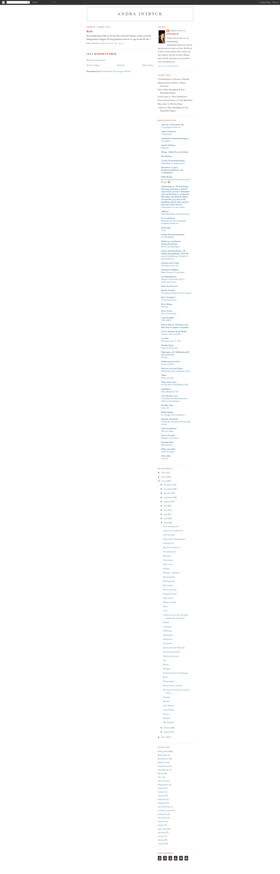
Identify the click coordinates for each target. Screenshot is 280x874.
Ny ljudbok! (166, 141)
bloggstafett (163, 784)
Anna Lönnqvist (168, 131)
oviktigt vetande (165, 810)
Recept (161, 773)
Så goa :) (167, 713)
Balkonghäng (169, 581)
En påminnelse (169, 551)
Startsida (120, 65)
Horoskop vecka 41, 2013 (171, 340)
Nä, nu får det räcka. (169, 313)
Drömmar (167, 555)
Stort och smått (168, 435)
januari (167, 731)
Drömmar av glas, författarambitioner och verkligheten (172, 170)
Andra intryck (140, 13)
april (166, 518)
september (168, 497)
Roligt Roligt (167, 412)
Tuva (160, 777)
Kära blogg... (167, 303)
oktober (167, 493)
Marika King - (167, 345)
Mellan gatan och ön (170, 361)
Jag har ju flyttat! (167, 364)
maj (166, 514)
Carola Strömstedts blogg (173, 160)
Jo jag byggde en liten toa (171, 127)
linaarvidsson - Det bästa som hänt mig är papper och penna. (175, 326)
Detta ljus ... (165, 306)
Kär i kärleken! (168, 297)
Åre (164, 660)
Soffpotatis (168, 639)
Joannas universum (170, 262)
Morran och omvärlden (172, 368)
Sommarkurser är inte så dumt (173, 207)
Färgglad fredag (170, 593)
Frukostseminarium (171, 651)
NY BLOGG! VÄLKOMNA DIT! (175, 384)
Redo (165, 677)
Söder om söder (168, 448)
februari (167, 727)
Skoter (166, 664)
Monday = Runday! (171, 572)
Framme (166, 718)
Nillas (164, 375)
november (168, 488)
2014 (163, 472)
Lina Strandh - (168, 317)
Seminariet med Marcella (174, 647)
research (161, 821)
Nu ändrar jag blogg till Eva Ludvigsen (176, 292)
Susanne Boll (167, 442)
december (168, 484)
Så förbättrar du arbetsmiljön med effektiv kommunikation (174, 399)
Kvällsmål (167, 643)
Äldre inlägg (147, 65)
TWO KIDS (166, 320)
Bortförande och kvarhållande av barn (175, 371)
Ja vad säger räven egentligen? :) (173, 414)
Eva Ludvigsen (168, 218)
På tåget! (167, 668)
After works (168, 597)
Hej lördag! (168, 585)
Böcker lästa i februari (172, 685)
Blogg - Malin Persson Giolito (174, 151)
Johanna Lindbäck (169, 269)
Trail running (169, 534)
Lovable (165, 338)
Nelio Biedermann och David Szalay (175, 214)
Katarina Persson (169, 285)
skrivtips (161, 832)
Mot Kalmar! (168, 722)
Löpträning (163, 766)
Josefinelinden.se (168, 276)
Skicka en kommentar (96, 60)
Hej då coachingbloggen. (170, 246)
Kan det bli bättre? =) (172, 547)
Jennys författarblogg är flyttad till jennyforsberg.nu (174, 257)
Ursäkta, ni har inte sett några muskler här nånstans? (175, 616)
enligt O (165, 211)
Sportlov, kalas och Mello (171, 334)
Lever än (164, 458)
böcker (161, 795)
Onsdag (166, 568)
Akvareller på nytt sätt (169, 265)
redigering (162, 814)
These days (166, 455)
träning (161, 839)
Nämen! (166, 622)
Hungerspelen (169, 576)
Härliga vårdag (169, 602)
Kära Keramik (166, 444)
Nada (165, 606)
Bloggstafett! (169, 681)
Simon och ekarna (171, 655)
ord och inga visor (169, 395)
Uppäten (166, 697)
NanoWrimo (163, 769)
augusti (167, 501)
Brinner (166, 701)
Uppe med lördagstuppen (174, 538)
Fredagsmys (168, 634)
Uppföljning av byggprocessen (173, 163)
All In (163, 230)
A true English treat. (169, 299)
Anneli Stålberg (168, 145)
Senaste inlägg (93, 65)
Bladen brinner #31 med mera (172, 272)
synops (161, 836)
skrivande (162, 828)
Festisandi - (166, 227)
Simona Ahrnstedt (169, 418)
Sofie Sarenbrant (168, 428)
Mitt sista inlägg (167, 431)
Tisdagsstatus (166, 134)
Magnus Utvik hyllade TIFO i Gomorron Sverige (172, 280)
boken (160, 788)
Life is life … (166, 407)
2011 (163, 737)
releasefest (162, 817)
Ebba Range (166, 176)
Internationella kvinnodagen (175, 672)
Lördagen (167, 626)
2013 (163, 476)
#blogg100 (163, 751)
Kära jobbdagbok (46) (169, 391)
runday (161, 825)
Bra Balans (166, 156)
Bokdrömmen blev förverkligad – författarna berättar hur (174, 222)
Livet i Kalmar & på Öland (173, 331)
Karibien (161, 762)
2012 (163, 481)
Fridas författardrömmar (173, 234)
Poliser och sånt (167, 377)
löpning (161, 802)
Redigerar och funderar (170, 438)
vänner (161, 843)
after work (162, 780)
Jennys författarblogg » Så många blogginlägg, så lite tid (174, 252)
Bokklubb (162, 755)
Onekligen (166, 388)
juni (166, 509)
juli (165, 505)
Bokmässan (163, 758)
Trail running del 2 (171, 526)
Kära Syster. (167, 310)
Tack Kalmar (168, 705)
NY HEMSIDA (167, 237)
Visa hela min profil (168, 66)
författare (162, 799)
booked (161, 791)
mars (166, 522)
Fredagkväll (168, 543)
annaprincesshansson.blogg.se (174, 138)
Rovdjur (164, 357)
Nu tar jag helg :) (170, 589)
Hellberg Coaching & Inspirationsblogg (171, 242)
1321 (165, 610)
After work (167, 564)
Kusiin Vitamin (168, 290)
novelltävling (164, 806)
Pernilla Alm (167, 405)
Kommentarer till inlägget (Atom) (115, 71)
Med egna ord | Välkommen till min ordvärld (175, 353)
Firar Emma (168, 560)
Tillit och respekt (167, 451)
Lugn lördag (168, 709)
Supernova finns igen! (169, 347)
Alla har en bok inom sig (172, 124)
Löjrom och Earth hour (173, 530)
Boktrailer (165, 147)
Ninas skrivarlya (169, 381)
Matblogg (167, 630)
